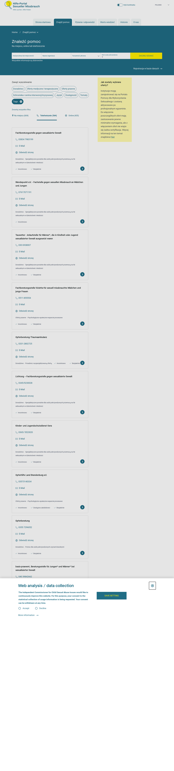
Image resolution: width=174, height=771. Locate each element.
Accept (26, 608)
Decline (42, 608)
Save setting (112, 595)
